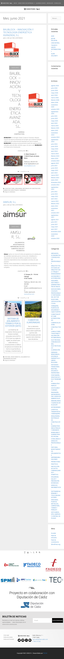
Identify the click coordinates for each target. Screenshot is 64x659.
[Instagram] (26, 640)
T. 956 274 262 (36, 641)
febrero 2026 (55, 100)
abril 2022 (54, 199)
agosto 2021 (55, 219)
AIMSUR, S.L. (9, 202)
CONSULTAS (57, 3)
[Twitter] (19, 640)
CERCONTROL (55, 43)
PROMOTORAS (55, 462)
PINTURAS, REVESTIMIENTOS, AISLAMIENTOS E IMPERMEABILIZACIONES (56, 453)
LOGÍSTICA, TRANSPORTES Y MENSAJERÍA (55, 411)
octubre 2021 (55, 213)
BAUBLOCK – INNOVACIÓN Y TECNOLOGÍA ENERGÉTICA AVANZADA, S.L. (18, 32)
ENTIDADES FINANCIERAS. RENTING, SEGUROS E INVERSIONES (55, 369)
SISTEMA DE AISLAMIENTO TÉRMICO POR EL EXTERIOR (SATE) (13, 322)
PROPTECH (54, 464)
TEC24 (45, 653)
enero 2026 (54, 102)
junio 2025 (54, 118)
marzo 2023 (55, 175)
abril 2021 (54, 229)
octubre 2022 (55, 185)
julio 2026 (54, 88)
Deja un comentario (10, 192)
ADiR (52, 36)
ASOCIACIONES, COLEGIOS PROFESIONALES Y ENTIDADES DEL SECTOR (56, 293)
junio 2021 (54, 224)
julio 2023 (54, 165)
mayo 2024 (54, 149)
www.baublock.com (30, 166)
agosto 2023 (55, 163)
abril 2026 (54, 95)
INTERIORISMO (55, 407)
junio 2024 (54, 146)
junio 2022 (54, 194)
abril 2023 (54, 173)
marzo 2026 (55, 98)
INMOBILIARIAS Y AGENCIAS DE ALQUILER (56, 403)
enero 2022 (54, 206)
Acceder (53, 533)
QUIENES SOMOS (41, 3)
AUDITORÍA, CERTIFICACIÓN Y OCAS (56, 301)
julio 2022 (54, 191)
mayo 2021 (54, 227)
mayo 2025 (54, 121)
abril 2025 (54, 123)
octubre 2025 (55, 109)
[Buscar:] (56, 18)
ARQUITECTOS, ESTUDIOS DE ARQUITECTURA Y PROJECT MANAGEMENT (56, 270)
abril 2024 (54, 151)
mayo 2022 (54, 196)
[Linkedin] (22, 640)
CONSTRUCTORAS (10, 188)
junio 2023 (54, 168)
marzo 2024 (55, 154)
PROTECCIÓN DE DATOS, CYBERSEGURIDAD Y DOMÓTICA (56, 470)
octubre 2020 (55, 238)
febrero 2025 (55, 128)
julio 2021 (54, 222)
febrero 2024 (55, 156)
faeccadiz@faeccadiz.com (40, 639)
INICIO (15, 3)
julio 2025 (54, 116)
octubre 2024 (55, 137)
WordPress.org (55, 544)
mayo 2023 (54, 170)
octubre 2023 (55, 161)
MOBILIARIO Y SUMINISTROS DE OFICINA (55, 434)
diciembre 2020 (56, 231)
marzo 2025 (55, 126)
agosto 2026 (55, 85)
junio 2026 (54, 90)
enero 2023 (54, 180)
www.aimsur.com (29, 294)
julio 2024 (54, 144)
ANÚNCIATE (50, 3)
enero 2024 (54, 158)
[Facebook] (30, 640)
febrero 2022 (55, 203)
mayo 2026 (54, 93)
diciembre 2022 (56, 182)
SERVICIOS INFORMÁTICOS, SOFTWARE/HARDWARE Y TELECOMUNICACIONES (56, 491)
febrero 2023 (55, 177)
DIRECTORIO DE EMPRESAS (26, 3)
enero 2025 (54, 130)
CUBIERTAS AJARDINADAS (33, 321)
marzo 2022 (55, 201)
